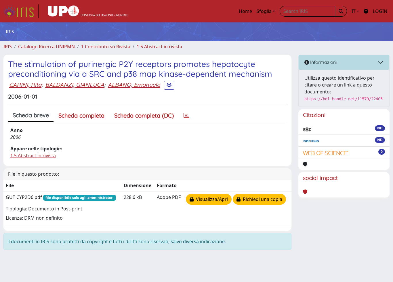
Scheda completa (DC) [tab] (144, 115)
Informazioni (323, 62)
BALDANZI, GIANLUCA (74, 84)
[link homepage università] (87, 11)
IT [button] (354, 11)
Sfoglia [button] (264, 11)
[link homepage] (21, 11)
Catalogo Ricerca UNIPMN (46, 46)
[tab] (186, 116)
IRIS (7, 46)
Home (245, 11)
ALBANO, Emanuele (134, 84)
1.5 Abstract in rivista (159, 46)
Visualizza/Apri (211, 199)
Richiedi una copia (261, 199)
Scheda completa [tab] (81, 115)
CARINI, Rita (25, 84)
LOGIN (380, 11)
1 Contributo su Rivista (105, 46)
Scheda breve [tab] (31, 115)
